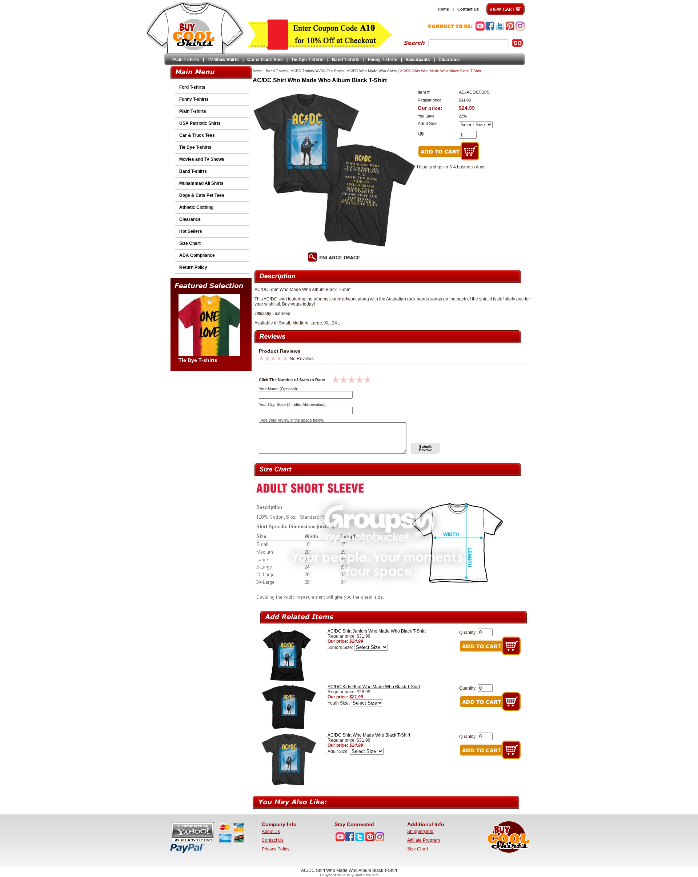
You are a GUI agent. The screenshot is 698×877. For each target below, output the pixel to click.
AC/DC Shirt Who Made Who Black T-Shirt (369, 735)
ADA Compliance (197, 255)
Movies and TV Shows (201, 159)
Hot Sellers (190, 231)
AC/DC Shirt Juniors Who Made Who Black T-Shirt (377, 631)
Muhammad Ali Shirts (201, 183)
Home (443, 9)
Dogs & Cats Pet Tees (201, 195)
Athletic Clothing (196, 207)
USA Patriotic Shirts (200, 123)
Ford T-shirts (192, 87)
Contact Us (468, 9)
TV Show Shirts (223, 59)
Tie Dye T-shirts (307, 59)
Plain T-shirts (185, 59)
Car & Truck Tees (265, 59)
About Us (271, 831)
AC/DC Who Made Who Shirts (372, 71)
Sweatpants (418, 59)
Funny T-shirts (382, 59)
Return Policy (193, 267)
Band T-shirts (346, 59)
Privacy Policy (275, 849)
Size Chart (190, 243)
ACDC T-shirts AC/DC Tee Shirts (317, 71)
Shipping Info (420, 831)
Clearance (449, 59)
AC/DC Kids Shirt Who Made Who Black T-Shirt (374, 686)
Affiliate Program (423, 840)
